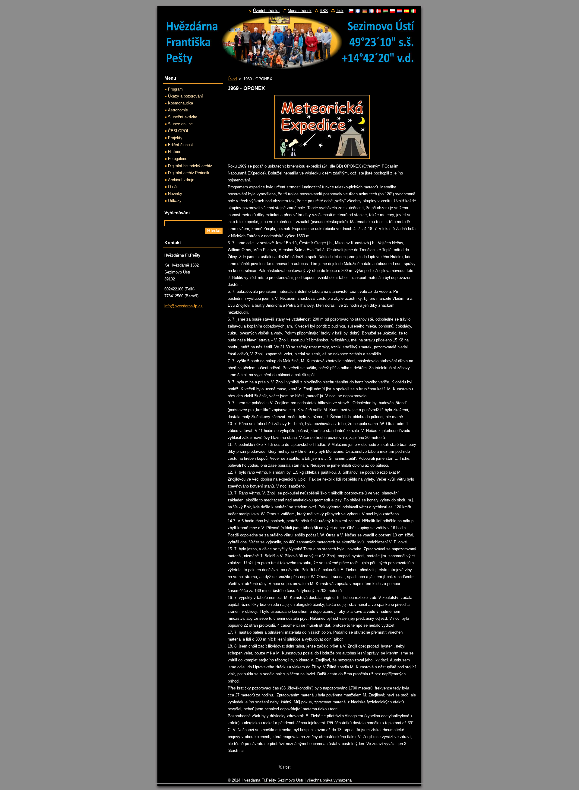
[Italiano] (413, 10)
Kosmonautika (180, 103)
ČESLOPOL (178, 131)
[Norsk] (378, 10)
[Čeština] (351, 10)
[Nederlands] (399, 10)
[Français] (371, 10)
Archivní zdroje (181, 180)
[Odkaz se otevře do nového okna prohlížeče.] (322, 159)
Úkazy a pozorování (185, 96)
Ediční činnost (180, 144)
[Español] (406, 10)
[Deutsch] (364, 10)
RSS (324, 10)
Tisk (339, 10)
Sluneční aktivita (182, 117)
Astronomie (178, 110)
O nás (173, 186)
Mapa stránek (300, 10)
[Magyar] (385, 10)
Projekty (175, 138)
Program (175, 89)
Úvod (232, 79)
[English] (358, 10)
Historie (174, 151)
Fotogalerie (177, 158)
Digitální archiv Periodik (188, 173)
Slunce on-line (180, 124)
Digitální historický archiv (190, 166)
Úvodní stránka (266, 10)
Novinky (175, 193)
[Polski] (392, 10)
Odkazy (175, 200)
